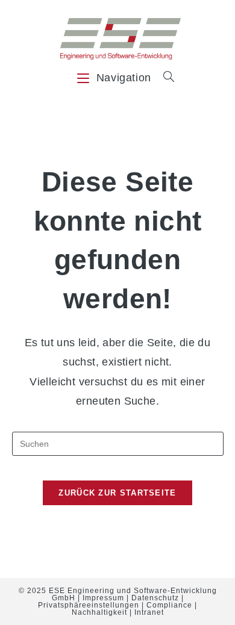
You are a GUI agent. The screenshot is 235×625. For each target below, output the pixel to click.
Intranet (149, 612)
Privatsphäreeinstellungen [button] (88, 605)
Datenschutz (155, 598)
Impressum (103, 598)
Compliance (169, 605)
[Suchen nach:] (164, 78)
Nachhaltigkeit (99, 612)
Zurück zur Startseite (117, 492)
